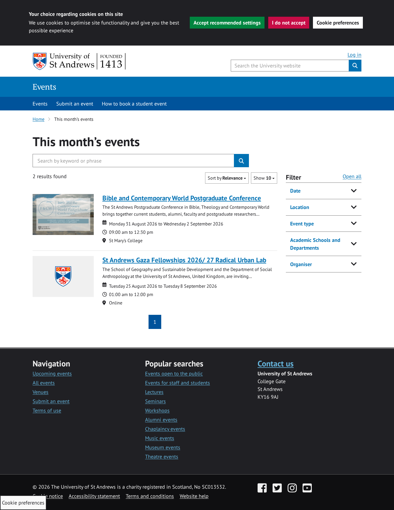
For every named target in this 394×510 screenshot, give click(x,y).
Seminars (155, 401)
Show (262, 178)
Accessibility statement (94, 496)
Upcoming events (52, 373)
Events (44, 86)
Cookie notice (48, 496)
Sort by (225, 178)
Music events (159, 438)
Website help (194, 496)
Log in (354, 54)
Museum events (162, 447)
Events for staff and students (177, 382)
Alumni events (161, 419)
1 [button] (154, 322)
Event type (302, 223)
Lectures (154, 392)
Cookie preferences (338, 22)
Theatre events (161, 456)
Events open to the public (174, 373)
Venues (40, 392)
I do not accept (288, 22)
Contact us (276, 363)
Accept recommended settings (227, 22)
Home (38, 119)
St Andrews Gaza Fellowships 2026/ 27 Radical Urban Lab (184, 260)
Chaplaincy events (165, 429)
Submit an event (74, 103)
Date (295, 190)
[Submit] (241, 160)
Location (299, 207)
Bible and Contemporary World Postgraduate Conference (181, 198)
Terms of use (47, 410)
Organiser (301, 264)
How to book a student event (134, 103)
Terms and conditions (150, 496)
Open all (352, 176)
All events (44, 382)
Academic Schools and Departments (315, 244)
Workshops (157, 410)
